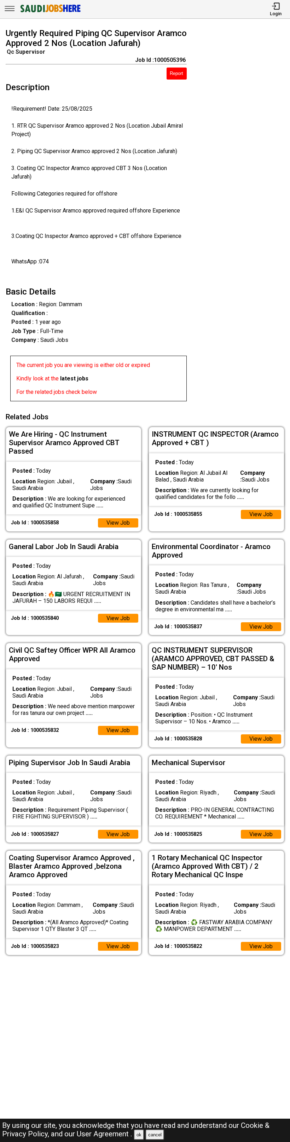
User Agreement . (104, 1134)
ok (139, 1134)
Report (176, 73)
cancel (155, 1134)
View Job (118, 522)
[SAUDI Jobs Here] (50, 12)
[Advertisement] (242, 216)
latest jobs (74, 378)
